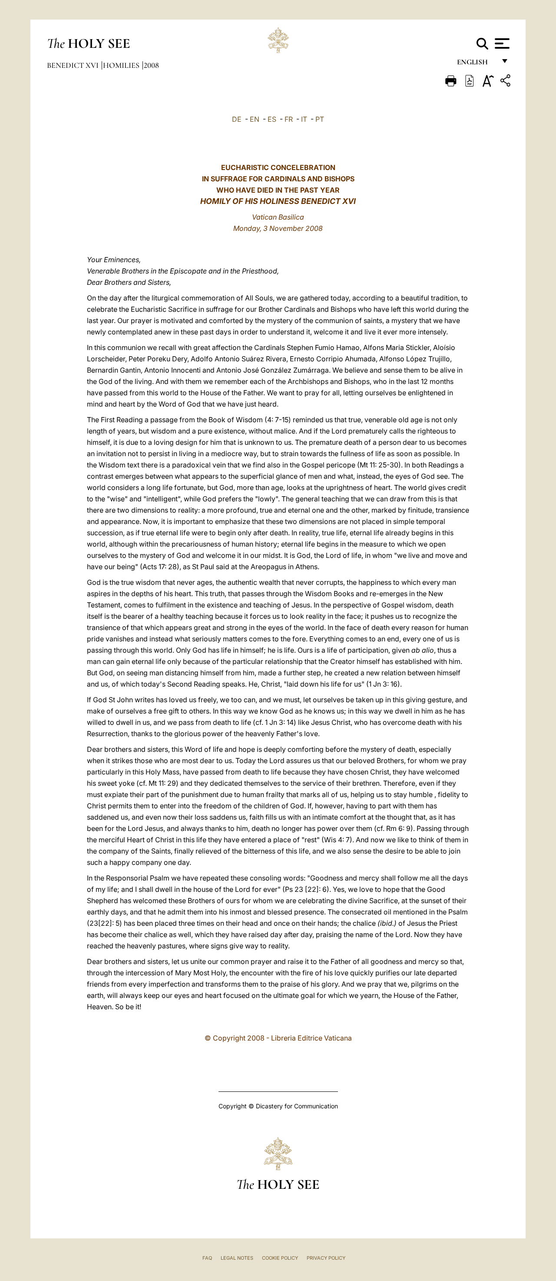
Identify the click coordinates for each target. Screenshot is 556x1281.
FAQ (207, 1258)
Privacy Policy (326, 1258)
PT (319, 119)
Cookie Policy (280, 1258)
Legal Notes (237, 1258)
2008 (151, 65)
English (476, 64)
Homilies (122, 65)
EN (254, 119)
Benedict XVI (73, 65)
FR (289, 119)
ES (272, 119)
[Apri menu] (501, 43)
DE (237, 119)
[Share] (506, 82)
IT (304, 119)
